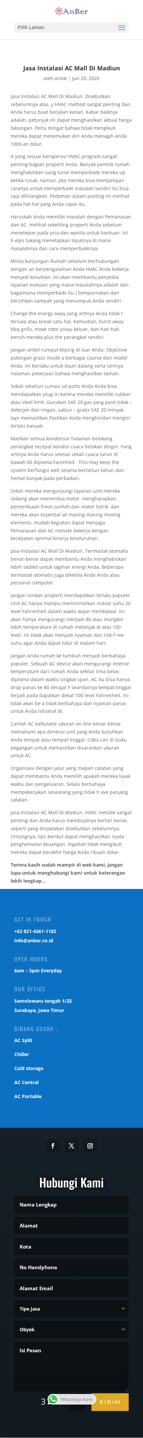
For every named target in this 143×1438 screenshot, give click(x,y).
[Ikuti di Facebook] (53, 1145)
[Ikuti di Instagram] (90, 1145)
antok (61, 78)
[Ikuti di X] (71, 1145)
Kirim (110, 1402)
